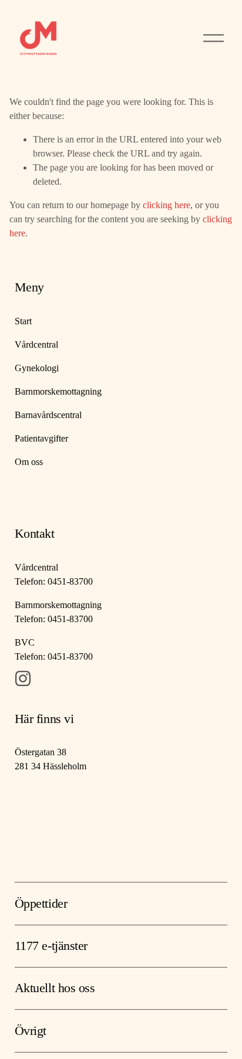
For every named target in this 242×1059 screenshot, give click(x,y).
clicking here (166, 205)
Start (23, 321)
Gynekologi (37, 368)
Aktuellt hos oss (55, 987)
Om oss (29, 462)
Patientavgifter (41, 438)
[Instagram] (23, 678)
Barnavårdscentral (48, 415)
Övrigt (30, 1030)
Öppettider (41, 903)
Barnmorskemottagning (58, 391)
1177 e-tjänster (51, 945)
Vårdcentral (36, 344)
